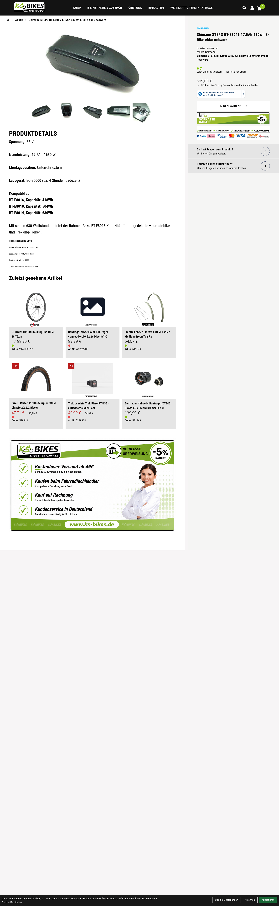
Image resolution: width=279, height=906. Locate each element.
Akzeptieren (268, 899)
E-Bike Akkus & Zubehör (104, 7)
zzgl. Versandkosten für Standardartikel (238, 85)
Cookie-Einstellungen (226, 899)
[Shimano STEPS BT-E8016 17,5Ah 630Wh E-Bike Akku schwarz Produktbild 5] (144, 113)
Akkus (19, 19)
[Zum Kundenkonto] (252, 8)
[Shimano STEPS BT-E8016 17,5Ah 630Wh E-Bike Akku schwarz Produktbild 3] (92, 113)
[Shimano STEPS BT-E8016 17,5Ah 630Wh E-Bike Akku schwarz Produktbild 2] (66, 113)
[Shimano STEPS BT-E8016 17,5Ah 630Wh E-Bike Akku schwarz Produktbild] (92, 61)
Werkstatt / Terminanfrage (191, 7)
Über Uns (135, 7)
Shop (77, 7)
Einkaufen (156, 7)
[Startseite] (7, 20)
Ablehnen (250, 899)
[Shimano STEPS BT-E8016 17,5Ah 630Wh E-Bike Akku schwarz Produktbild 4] (118, 113)
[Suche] (244, 8)
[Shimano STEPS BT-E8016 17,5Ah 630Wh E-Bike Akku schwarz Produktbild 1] (40, 113)
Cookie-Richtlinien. (12, 902)
